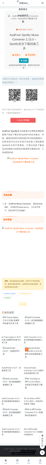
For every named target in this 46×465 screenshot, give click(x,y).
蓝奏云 (17, 55)
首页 (5, 463)
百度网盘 (31, 55)
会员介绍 (42, 442)
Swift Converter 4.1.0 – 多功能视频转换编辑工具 (33, 340)
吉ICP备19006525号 (28, 451)
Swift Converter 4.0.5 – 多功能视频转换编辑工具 (11, 432)
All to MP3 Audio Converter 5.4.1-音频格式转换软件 (33, 432)
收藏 (25, 60)
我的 (40, 463)
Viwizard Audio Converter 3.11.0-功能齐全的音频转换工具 (34, 370)
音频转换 (8, 298)
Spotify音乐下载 (26, 293)
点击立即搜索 (23, 120)
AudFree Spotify (10, 293)
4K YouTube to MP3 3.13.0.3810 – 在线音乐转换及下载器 (33, 401)
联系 (28, 463)
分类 (17, 463)
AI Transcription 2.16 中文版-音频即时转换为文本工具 (11, 340)
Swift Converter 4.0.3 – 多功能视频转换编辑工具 (11, 401)
